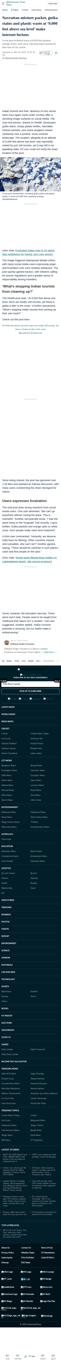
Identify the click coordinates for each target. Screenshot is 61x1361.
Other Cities (35, 814)
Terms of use (47, 1262)
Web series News (8, 841)
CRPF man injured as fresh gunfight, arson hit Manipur (44, 1169)
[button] (3, 3)
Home (5, 10)
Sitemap (5, 1276)
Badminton (6, 1005)
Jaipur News (35, 794)
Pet (2, 907)
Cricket (25, 10)
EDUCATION (7, 860)
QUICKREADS (7, 1044)
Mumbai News (7, 804)
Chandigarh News (9, 784)
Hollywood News (38, 826)
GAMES (4, 1058)
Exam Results (7, 875)
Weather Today (27, 1267)
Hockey (4, 1010)
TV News (34, 836)
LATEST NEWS (8, 721)
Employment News (38, 870)
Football (33, 1005)
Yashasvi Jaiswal (8, 762)
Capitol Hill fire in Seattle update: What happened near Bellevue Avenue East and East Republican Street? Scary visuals (15, 1199)
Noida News (35, 804)
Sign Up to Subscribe (30, 703)
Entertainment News (10, 1144)
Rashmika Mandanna (10, 1102)
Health (4, 897)
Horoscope (6, 853)
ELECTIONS (6, 1037)
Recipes (33, 897)
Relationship (6, 902)
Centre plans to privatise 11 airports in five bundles (44, 1227)
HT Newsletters (48, 1267)
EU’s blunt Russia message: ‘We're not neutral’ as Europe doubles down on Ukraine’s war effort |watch (44, 1215)
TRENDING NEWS (9, 1083)
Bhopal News (36, 779)
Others (4, 1015)
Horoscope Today (38, 1117)
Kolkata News (7, 799)
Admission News (8, 865)
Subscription (7, 1272)
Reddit (30, 661)
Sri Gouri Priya (7, 1112)
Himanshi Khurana (38, 1098)
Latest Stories (10, 1163)
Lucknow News (37, 799)
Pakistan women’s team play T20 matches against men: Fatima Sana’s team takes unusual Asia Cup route (14, 1215)
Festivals (34, 892)
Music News (6, 831)
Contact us (26, 1262)
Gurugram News (37, 789)
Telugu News (6, 1149)
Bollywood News (8, 826)
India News (36, 10)
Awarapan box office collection (44, 1107)
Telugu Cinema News (10, 836)
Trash (17, 661)
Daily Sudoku (7, 1063)
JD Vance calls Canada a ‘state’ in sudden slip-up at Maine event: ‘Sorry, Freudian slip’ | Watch (43, 1184)
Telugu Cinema (36, 1139)
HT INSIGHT (6, 1030)
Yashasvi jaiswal (37, 1102)
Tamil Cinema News (39, 831)
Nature (9, 661)
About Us (5, 1262)
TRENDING (6, 921)
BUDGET (5, 950)
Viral (23, 661)
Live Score (5, 752)
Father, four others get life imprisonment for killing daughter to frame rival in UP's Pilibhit (14, 1184)
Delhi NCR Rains (8, 1088)
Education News (37, 875)
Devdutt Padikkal (8, 757)
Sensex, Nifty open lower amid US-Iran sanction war (15, 1227)
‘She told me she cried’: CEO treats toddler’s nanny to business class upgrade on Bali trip (44, 1198)
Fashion (4, 892)
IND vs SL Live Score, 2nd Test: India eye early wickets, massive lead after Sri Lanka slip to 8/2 (15, 1247)
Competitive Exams (9, 870)
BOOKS (4, 1022)
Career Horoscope (38, 1112)
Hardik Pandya (36, 757)
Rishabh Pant (36, 762)
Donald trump (7, 1093)
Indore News (7, 794)
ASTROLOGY (7, 848)
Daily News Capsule (11, 695)
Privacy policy (7, 1267)
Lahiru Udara (36, 767)
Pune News (35, 809)
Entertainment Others (40, 841)
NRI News (5, 1154)
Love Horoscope (8, 1117)
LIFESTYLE (6, 882)
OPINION (5, 972)
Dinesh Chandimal (9, 767)
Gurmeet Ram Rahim (10, 1098)
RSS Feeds (25, 1276)
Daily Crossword (37, 1063)
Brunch (33, 887)
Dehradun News (37, 784)
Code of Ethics (47, 1272)
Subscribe (52, 3)
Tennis (33, 1010)
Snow (38, 661)
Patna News (6, 809)
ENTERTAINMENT (9, 821)
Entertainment (51, 10)
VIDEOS (5, 943)
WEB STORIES (7, 914)
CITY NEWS (6, 774)
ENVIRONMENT (8, 957)
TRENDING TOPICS (10, 1124)
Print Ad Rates (27, 1272)
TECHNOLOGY (8, 993)
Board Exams (36, 865)
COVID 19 (5, 1051)
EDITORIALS (7, 979)
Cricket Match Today (39, 748)
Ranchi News (7, 814)
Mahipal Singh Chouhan (16, 58)
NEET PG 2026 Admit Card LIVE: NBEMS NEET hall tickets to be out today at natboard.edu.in (15, 1171)
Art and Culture (8, 887)
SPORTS (5, 1000)
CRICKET (5, 743)
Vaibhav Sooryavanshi (10, 1107)
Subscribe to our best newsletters (30, 689)
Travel (32, 902)
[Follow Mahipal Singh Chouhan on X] (30, 58)
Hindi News (35, 1149)
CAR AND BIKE (8, 986)
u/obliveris (25, 333)
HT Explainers (36, 1154)
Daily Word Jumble (9, 1068)
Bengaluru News (8, 779)
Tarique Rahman (37, 1093)
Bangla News (36, 1144)
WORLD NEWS (8, 728)
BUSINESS (6, 929)
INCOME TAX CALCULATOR (14, 1076)
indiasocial (37, 333)
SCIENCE (5, 964)
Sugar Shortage (37, 1088)
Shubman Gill (36, 752)
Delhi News (6, 789)
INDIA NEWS (7, 735)
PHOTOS (5, 936)
